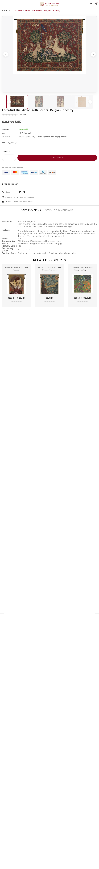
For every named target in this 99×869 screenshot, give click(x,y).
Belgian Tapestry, (25, 137)
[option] (49, 54)
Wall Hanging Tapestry (59, 137)
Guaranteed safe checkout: (12, 167)
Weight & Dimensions (59, 210)
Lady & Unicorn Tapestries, (41, 137)
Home (5, 10)
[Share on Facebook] (15, 192)
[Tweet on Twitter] (20, 192)
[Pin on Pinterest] (24, 192)
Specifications (31, 210)
